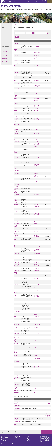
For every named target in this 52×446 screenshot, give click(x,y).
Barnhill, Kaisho (16, 60)
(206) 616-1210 (47, 424)
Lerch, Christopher (16, 200)
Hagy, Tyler (16, 154)
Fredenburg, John (16, 134)
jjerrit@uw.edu (36, 175)
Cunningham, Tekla (16, 100)
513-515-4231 (36, 103)
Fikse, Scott (16, 129)
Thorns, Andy (16, 333)
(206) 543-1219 (36, 162)
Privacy (28, 436)
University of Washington (6, 443)
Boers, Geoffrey (17, 72)
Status (27, 31)
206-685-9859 (36, 176)
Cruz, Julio (16, 98)
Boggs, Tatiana (16, 75)
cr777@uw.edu (36, 281)
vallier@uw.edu (47, 423)
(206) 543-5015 (36, 119)
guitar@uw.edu (36, 235)
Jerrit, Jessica (16, 176)
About (2, 11)
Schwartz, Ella (16, 301)
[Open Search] (45, 1)
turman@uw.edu (36, 335)
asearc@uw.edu (36, 303)
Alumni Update (29, 439)
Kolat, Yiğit (16, 186)
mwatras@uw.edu (37, 360)
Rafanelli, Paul (16, 262)
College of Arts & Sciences (31, 1)
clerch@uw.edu (36, 200)
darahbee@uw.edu (37, 264)
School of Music (11, 5)
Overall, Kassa (16, 233)
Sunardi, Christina (15, 328)
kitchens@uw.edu (36, 181)
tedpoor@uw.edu (36, 249)
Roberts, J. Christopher (16, 282)
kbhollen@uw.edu (47, 405)
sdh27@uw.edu (36, 164)
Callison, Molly (16, 85)
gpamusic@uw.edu (37, 137)
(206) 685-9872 (36, 348)
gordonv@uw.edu (36, 228)
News (42, 9)
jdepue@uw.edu (36, 105)
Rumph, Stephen (15, 296)
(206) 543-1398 (36, 384)
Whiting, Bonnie (17, 372)
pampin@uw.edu (47, 415)
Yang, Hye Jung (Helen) (16, 388)
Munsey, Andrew (15, 226)
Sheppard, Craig (17, 311)
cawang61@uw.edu (37, 358)
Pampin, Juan (16, 416)
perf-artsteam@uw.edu (37, 157)
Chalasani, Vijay (16, 88)
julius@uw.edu (47, 421)
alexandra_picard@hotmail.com (39, 246)
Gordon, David (16, 143)
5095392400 (36, 149)
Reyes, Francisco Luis (16, 276)
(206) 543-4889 (36, 361)
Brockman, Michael (16, 77)
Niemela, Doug (16, 231)
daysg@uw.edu (36, 102)
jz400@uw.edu (36, 392)
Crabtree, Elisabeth (15, 96)
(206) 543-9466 (36, 229)
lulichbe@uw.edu (36, 206)
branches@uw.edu (37, 85)
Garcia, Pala (16, 136)
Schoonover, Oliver (16, 300)
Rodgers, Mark (16, 287)
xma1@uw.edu (36, 208)
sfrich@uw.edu (36, 278)
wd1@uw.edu (36, 110)
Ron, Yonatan (16, 292)
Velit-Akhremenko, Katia (16, 340)
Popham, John (16, 253)
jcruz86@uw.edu (36, 98)
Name (16, 31)
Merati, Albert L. (17, 410)
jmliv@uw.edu (36, 204)
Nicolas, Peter (16, 413)
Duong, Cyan (16, 116)
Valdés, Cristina (16, 337)
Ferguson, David (16, 127)
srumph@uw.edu (36, 295)
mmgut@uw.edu (36, 152)
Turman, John (16, 335)
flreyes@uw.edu (36, 275)
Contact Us (28, 440)
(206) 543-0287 (36, 367)
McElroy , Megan (15, 219)
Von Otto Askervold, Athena (16, 351)
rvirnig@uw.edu (36, 347)
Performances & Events (21, 9)
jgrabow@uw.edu (36, 146)
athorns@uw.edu (36, 333)
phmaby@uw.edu (36, 83)
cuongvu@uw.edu (36, 355)
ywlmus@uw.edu (36, 194)
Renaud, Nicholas (15, 273)
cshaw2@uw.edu (36, 308)
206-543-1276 (36, 287)
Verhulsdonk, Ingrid (16, 344)
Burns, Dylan (16, 80)
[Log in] (42, 1)
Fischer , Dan (16, 131)
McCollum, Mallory (16, 217)
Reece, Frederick (15, 268)
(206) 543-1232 (36, 171)
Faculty (3, 30)
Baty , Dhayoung (16, 63)
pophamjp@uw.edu (37, 253)
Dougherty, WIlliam (16, 111)
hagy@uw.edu (36, 154)
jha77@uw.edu (36, 49)
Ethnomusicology (4, 51)
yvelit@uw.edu (36, 340)
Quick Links (38, 1)
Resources (48, 9)
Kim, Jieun (16, 43)
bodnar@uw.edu (36, 68)
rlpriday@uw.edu (36, 196)
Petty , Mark (16, 242)
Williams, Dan (16, 375)
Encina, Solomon (15, 122)
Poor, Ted (16, 249)
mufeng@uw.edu (36, 311)
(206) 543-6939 (36, 236)
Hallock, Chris (16, 157)
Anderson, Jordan (16, 50)
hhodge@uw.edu (36, 170)
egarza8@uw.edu (36, 139)
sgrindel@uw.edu (36, 148)
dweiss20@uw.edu (37, 366)
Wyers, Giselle (16, 384)
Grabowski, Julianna (16, 147)
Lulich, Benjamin (15, 206)
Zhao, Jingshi (16, 390)
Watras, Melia (16, 361)
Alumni (3, 42)
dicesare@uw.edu (36, 108)
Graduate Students (5, 36)
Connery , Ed (16, 93)
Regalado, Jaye (16, 270)
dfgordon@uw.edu (37, 143)
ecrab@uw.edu (36, 95)
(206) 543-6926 (36, 337)
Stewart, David (16, 324)
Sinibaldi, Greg (16, 316)
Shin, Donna (16, 314)
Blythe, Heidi (16, 65)
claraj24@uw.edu (36, 178)
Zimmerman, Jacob (16, 393)
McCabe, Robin (16, 213)
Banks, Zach (16, 55)
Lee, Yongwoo (16, 194)
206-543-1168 (36, 86)
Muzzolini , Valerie (16, 229)
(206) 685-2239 (36, 144)
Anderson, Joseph (17, 400)
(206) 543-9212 (36, 72)
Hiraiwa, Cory (16, 165)
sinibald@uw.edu (36, 316)
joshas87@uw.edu (37, 52)
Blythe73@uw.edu (37, 65)
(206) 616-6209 (36, 77)
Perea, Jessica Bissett (16, 419)
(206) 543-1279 (36, 312)
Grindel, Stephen (15, 149)
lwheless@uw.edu (36, 211)
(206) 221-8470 (36, 197)
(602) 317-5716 (36, 58)
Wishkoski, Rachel (16, 378)
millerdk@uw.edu (36, 221)
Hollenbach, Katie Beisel (17, 406)
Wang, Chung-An (16, 359)
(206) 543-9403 (36, 296)
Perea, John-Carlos (16, 239)
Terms (28, 437)
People (2, 9)
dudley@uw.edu (36, 112)
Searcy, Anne (16, 303)
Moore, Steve (16, 223)
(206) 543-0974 (47, 422)
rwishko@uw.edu (36, 377)
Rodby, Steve (16, 284)
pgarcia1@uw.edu (36, 136)
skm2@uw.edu (36, 223)
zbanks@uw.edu (36, 55)
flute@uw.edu (36, 314)
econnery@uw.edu (37, 93)
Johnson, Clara (16, 178)
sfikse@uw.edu (36, 129)
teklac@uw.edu (36, 100)
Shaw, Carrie (16, 308)
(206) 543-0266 (36, 328)
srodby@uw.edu (36, 284)
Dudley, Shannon (15, 113)
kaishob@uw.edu (36, 60)
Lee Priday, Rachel (16, 197)
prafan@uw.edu (36, 262)
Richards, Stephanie (16, 278)
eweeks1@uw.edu (37, 364)
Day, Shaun (16, 103)
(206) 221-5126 (36, 184)
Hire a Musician (5, 39)
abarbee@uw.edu (36, 57)
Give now (50, 1)
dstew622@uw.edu (37, 324)
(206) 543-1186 (36, 106)
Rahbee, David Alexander (16, 265)
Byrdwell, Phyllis (17, 83)
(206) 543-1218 (36, 134)
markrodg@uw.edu (37, 286)
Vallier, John (16, 424)
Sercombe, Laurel (17, 421)
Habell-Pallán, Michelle (16, 403)
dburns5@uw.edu (36, 79)
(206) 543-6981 (47, 403)
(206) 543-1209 (36, 265)
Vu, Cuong (16, 355)
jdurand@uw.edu (36, 118)
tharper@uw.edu (36, 161)
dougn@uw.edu (36, 231)
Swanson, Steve (17, 330)
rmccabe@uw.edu (36, 213)
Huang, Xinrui (16, 173)
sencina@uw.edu (36, 121)
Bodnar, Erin (16, 68)
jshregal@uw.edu (36, 270)
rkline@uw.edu (36, 183)
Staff (3, 33)
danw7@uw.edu (36, 375)
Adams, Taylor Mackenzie (16, 47)
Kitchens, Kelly (16, 181)
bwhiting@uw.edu (36, 372)
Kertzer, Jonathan (17, 408)
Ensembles (36, 9)
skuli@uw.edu (36, 141)
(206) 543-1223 (36, 214)
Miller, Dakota (16, 221)
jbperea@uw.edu (47, 418)
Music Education (4, 58)
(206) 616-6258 (47, 416)
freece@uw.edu (36, 268)
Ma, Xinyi (15, 208)
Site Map (28, 438)
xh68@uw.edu (36, 173)
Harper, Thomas (15, 162)
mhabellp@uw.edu (48, 402)
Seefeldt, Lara (16, 306)
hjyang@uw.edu (36, 388)
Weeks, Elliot (16, 364)
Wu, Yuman (16, 380)
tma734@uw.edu (36, 46)
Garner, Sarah (16, 137)
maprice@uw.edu (36, 256)
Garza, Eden (16, 139)
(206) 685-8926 (36, 80)
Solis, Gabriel (16, 318)
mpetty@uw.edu (36, 242)
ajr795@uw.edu (36, 290)
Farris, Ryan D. (16, 124)
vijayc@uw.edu (36, 88)
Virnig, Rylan (16, 347)
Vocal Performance (5, 61)
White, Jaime (16, 369)
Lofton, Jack (16, 204)
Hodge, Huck (16, 170)
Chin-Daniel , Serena (16, 90)
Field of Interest (37, 31)
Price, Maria (16, 256)
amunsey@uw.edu (37, 225)
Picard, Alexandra (16, 246)
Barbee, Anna (16, 58)
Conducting (3, 49)
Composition (4, 48)
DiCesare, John (16, 108)
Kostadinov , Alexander (16, 189)
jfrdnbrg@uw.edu (36, 133)
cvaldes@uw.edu (36, 336)
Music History (4, 59)
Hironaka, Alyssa (15, 168)
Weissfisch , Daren (16, 367)
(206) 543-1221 (36, 165)
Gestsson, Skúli (16, 141)
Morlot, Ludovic (17, 411)
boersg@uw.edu (36, 71)
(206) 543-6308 (36, 113)
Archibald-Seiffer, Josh (16, 53)
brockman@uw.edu (37, 77)
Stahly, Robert (16, 321)
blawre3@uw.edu (36, 191)
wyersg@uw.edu (36, 383)
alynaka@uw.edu (36, 167)
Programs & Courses (10, 9)
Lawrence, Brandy (16, 192)
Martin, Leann (16, 211)
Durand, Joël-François (16, 119)
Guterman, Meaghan (16, 152)
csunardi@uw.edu (36, 327)
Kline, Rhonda (16, 184)
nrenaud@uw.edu (36, 272)
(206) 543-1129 (36, 250)
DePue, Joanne (16, 106)
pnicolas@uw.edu (47, 413)
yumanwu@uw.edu (37, 380)
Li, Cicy (15, 202)
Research (30, 9)
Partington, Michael (16, 236)
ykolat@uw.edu (36, 186)
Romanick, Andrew (16, 290)
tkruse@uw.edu (36, 75)
